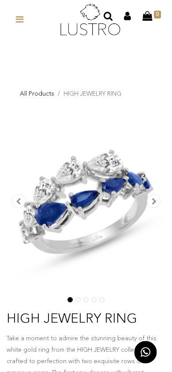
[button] (18, 202)
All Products (37, 94)
